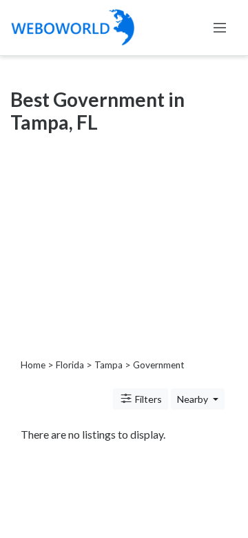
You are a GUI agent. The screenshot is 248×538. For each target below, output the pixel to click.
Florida (70, 364)
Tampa (108, 364)
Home (33, 364)
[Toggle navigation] (220, 27)
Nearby (193, 399)
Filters (147, 399)
